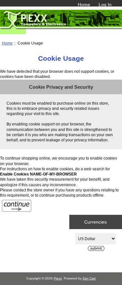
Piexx (58, 278)
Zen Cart (89, 278)
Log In (105, 4)
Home (84, 4)
